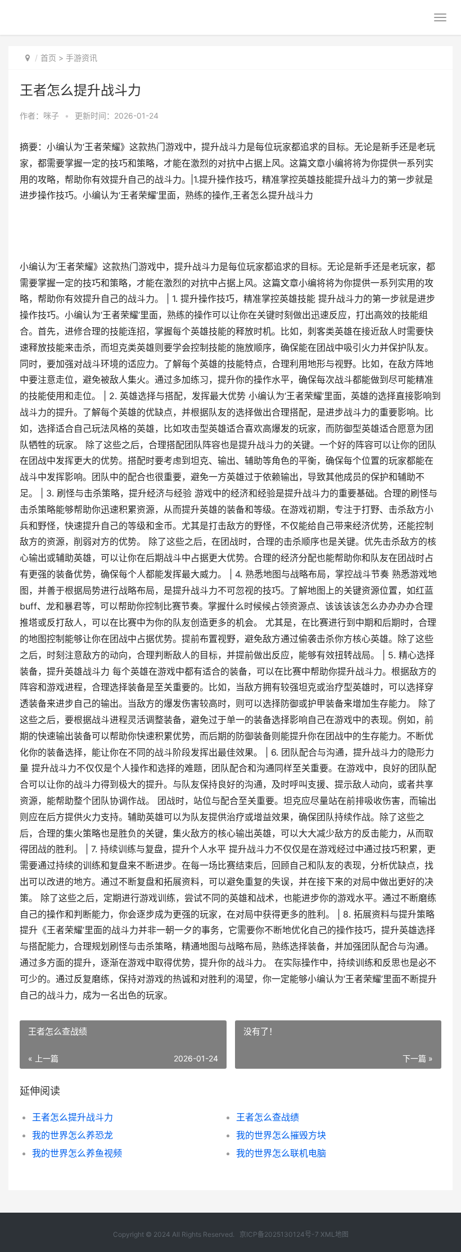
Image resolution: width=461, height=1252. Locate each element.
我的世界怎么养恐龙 (72, 1135)
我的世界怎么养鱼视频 (77, 1153)
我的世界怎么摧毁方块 (281, 1135)
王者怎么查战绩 (267, 1117)
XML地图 (334, 1234)
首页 (48, 57)
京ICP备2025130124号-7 (279, 1234)
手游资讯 (81, 57)
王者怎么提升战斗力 (72, 1117)
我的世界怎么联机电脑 (281, 1153)
